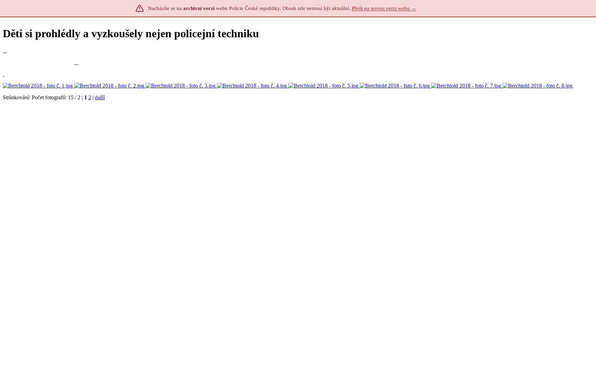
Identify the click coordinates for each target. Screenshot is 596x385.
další (100, 97)
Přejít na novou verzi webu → (384, 8)
